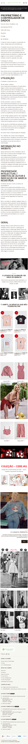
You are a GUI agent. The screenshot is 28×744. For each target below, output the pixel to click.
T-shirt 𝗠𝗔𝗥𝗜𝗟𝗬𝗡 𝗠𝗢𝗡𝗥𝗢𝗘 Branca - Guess (7, 353)
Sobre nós (3, 670)
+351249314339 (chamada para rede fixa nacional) (13, 696)
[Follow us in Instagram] (6, 654)
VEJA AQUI (15, 9)
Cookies (3, 663)
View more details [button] (6, 703)
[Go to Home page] (14, 3)
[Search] (4, 3)
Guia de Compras (5, 674)
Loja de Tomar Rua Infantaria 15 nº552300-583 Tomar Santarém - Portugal (7, 699)
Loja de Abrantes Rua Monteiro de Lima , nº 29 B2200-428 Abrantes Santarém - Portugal (9, 725)
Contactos (3, 672)
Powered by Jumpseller (14, 741)
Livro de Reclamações (6, 665)
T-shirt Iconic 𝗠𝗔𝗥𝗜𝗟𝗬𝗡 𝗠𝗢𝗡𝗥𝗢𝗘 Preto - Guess (20, 330)
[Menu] (2, 3)
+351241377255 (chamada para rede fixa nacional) (13, 722)
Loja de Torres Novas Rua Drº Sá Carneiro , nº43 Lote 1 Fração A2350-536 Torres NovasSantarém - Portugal (12, 712)
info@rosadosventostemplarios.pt (10, 687)
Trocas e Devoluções (5, 679)
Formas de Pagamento (6, 678)
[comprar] (14, 570)
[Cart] (26, 3)
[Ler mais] (7, 600)
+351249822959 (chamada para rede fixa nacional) (14, 689)
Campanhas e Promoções (7, 681)
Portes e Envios (4, 676)
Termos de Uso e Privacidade (7, 661)
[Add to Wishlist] (12, 320)
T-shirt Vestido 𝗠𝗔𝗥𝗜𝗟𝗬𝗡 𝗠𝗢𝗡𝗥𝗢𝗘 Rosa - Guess (6, 330)
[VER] (7, 372)
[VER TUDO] (14, 638)
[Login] (24, 3)
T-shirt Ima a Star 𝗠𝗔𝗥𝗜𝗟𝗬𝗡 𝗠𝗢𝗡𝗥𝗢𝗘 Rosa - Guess (20, 353)
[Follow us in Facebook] (8, 654)
